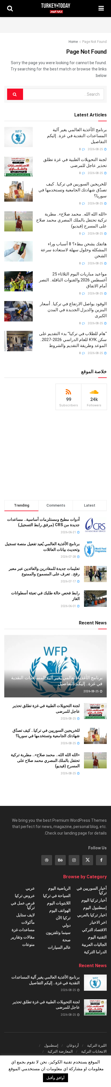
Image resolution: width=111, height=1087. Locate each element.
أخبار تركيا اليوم (94, 900)
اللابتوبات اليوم (59, 903)
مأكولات (28, 922)
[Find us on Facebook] (101, 860)
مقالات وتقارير (23, 937)
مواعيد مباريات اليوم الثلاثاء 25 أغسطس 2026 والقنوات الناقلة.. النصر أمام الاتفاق (73, 280)
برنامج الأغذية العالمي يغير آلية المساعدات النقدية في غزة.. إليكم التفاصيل (77, 135)
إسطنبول (51, 1045)
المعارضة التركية (60, 1051)
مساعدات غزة (23, 929)
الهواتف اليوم (60, 910)
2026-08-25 (96, 149)
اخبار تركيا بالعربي (92, 915)
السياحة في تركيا (57, 895)
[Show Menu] (101, 8)
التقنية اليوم (97, 937)
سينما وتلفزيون (58, 932)
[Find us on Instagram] (74, 860)
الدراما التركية (95, 952)
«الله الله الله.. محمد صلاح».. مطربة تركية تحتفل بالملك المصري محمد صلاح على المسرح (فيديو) (71, 220)
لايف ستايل (25, 915)
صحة (66, 940)
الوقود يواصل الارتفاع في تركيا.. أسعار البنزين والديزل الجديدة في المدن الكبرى (73, 309)
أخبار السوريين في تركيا (92, 890)
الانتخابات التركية (94, 1051)
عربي (30, 888)
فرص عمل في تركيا (23, 905)
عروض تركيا (25, 895)
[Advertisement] (55, 24)
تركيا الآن (63, 917)
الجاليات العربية (94, 944)
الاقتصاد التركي (94, 929)
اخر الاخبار (98, 922)
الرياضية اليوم (59, 888)
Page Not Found (94, 42)
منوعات (28, 944)
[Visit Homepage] (55, 8)
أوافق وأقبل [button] (55, 1078)
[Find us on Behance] (60, 860)
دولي (66, 925)
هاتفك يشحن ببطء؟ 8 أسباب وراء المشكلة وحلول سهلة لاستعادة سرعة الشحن (74, 249)
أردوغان (73, 1045)
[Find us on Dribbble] (46, 860)
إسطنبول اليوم (95, 907)
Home (73, 42)
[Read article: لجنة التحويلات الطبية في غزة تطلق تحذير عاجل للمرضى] (18, 167)
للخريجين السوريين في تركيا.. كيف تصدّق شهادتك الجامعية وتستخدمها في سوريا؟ (72, 189)
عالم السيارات (59, 947)
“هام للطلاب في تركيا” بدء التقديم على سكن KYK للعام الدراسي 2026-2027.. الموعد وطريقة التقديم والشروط (73, 339)
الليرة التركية (97, 1045)
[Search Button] (10, 8)
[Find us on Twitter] (87, 860)
